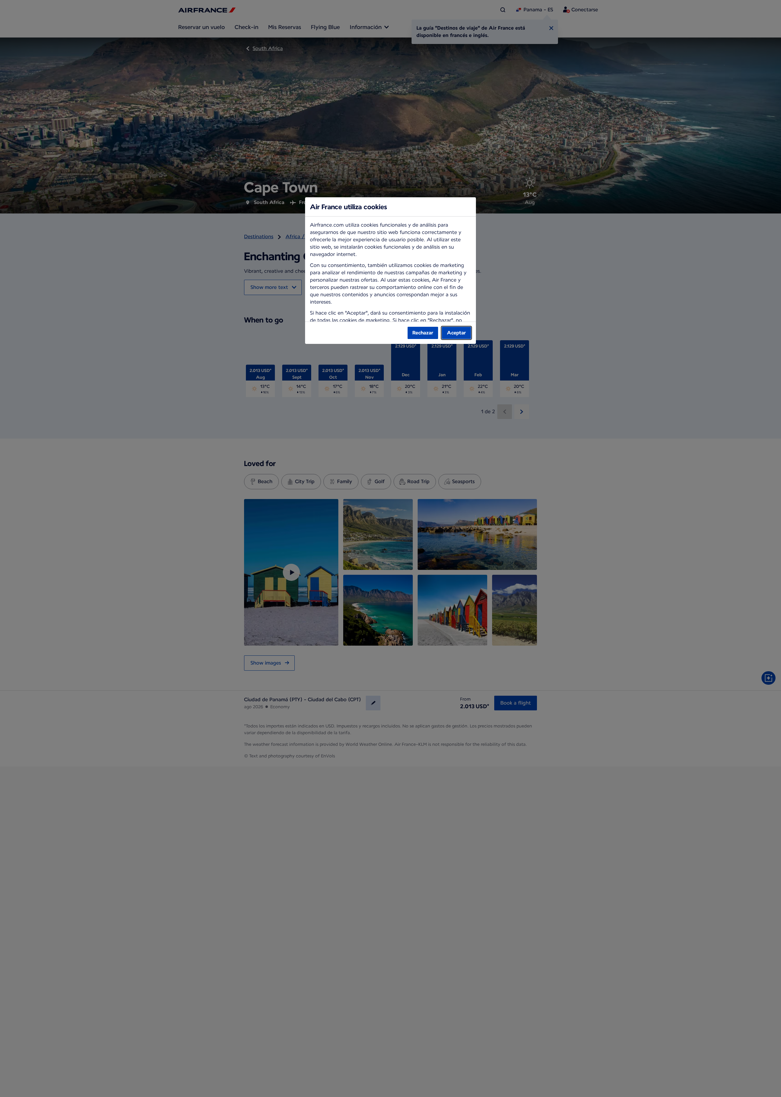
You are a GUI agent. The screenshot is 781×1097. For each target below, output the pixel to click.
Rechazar (422, 333)
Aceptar (456, 333)
